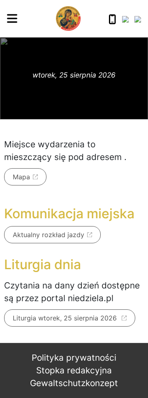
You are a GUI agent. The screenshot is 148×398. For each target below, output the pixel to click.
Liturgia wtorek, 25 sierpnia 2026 (66, 318)
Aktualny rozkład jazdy (48, 235)
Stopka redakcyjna (74, 370)
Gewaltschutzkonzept (74, 383)
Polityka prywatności (74, 357)
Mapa (21, 177)
